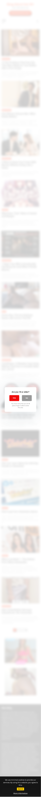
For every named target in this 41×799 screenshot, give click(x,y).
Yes (14, 398)
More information (20, 793)
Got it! (20, 789)
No (27, 398)
